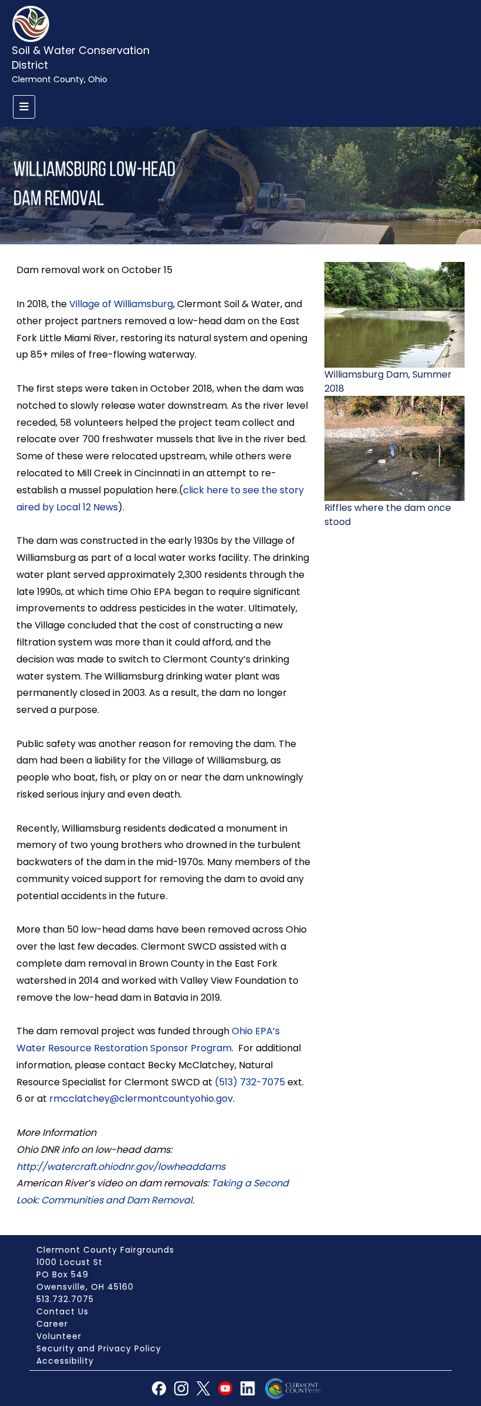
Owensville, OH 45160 (85, 1287)
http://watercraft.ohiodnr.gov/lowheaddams (120, 1166)
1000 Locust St (69, 1262)
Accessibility (65, 1361)
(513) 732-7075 (250, 1082)
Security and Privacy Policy (98, 1348)
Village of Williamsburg (121, 304)
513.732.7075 (65, 1299)
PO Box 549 (62, 1274)
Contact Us (62, 1311)
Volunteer (59, 1336)
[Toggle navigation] (24, 107)
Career (52, 1324)
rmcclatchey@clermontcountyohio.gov (141, 1098)
